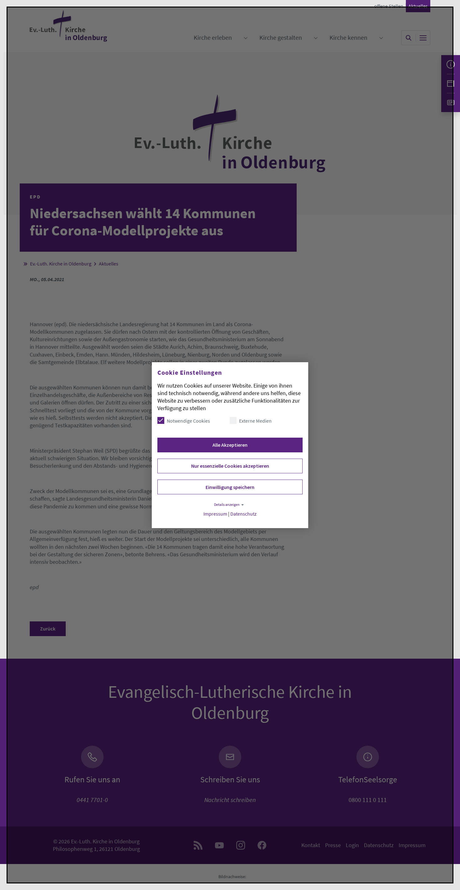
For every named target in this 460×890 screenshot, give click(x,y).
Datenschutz (243, 514)
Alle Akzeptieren (230, 445)
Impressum (215, 514)
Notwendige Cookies (188, 421)
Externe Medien (255, 421)
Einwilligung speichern (230, 487)
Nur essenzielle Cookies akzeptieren (230, 466)
